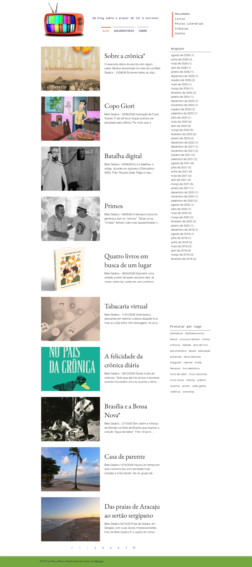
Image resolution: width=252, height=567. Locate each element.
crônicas (175, 345)
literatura (175, 368)
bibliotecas (176, 333)
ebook (192, 350)
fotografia (175, 362)
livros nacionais (198, 374)
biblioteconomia (194, 333)
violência (175, 391)
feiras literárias (192, 356)
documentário (178, 350)
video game (199, 386)
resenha (175, 386)
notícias (190, 380)
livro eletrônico (191, 368)
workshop (188, 391)
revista (186, 386)
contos (206, 339)
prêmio (201, 380)
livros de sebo (178, 374)
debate (186, 345)
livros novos (177, 380)
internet (188, 362)
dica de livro (200, 345)
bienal (173, 339)
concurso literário (189, 339)
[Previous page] (79, 547)
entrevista (176, 356)
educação (204, 350)
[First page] (72, 547)
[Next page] (126, 547)
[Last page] (134, 547)
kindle (198, 362)
